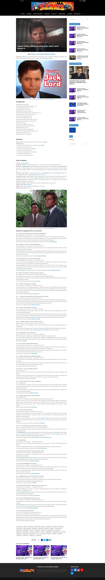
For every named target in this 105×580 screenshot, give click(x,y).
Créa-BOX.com (72, 578)
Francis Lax (46, 528)
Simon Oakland (19, 535)
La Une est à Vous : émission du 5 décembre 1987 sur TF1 (41, 558)
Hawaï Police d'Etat (58, 528)
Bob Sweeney (55, 526)
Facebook (69, 13)
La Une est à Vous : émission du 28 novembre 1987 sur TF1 (59, 558)
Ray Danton (54, 533)
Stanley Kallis (25, 535)
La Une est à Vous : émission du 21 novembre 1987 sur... (83, 97)
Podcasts (54, 13)
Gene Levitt (51, 528)
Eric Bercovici (40, 528)
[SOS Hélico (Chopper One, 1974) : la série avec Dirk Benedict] (72, 105)
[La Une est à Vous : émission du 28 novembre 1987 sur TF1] (72, 43)
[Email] (72, 573)
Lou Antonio (19, 533)
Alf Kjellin (25, 526)
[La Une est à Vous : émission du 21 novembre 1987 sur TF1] (72, 50)
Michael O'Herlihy (32, 533)
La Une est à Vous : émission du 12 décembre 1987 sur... (83, 118)
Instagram (77, 13)
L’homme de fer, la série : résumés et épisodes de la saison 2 (82, 57)
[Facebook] (72, 570)
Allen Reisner (30, 526)
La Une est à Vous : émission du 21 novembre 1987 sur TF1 (82, 49)
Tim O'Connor (38, 535)
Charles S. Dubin (19, 528)
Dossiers (28, 13)
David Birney (34, 528)
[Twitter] (75, 570)
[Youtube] (82, 570)
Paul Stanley (48, 533)
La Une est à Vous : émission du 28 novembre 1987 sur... (82, 111)
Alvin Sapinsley (37, 526)
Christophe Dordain (48, 54)
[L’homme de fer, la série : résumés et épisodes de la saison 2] (72, 57)
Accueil (23, 13)
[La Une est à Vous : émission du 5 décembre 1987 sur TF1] (72, 36)
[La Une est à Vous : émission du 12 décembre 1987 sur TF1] (72, 28)
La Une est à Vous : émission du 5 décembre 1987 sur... (82, 89)
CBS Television (60, 526)
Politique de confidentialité (54, 578)
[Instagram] (78, 570)
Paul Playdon (43, 533)
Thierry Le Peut (35, 54)
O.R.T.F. (38, 533)
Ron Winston (60, 533)
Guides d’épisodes (37, 13)
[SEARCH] (87, 19)
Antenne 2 (43, 526)
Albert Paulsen (19, 526)
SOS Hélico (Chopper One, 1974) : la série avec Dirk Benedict (83, 104)
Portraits (47, 13)
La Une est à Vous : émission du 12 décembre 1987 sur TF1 (24, 558)
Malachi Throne (25, 533)
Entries (71, 139)
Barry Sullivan (48, 526)
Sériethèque (62, 13)
